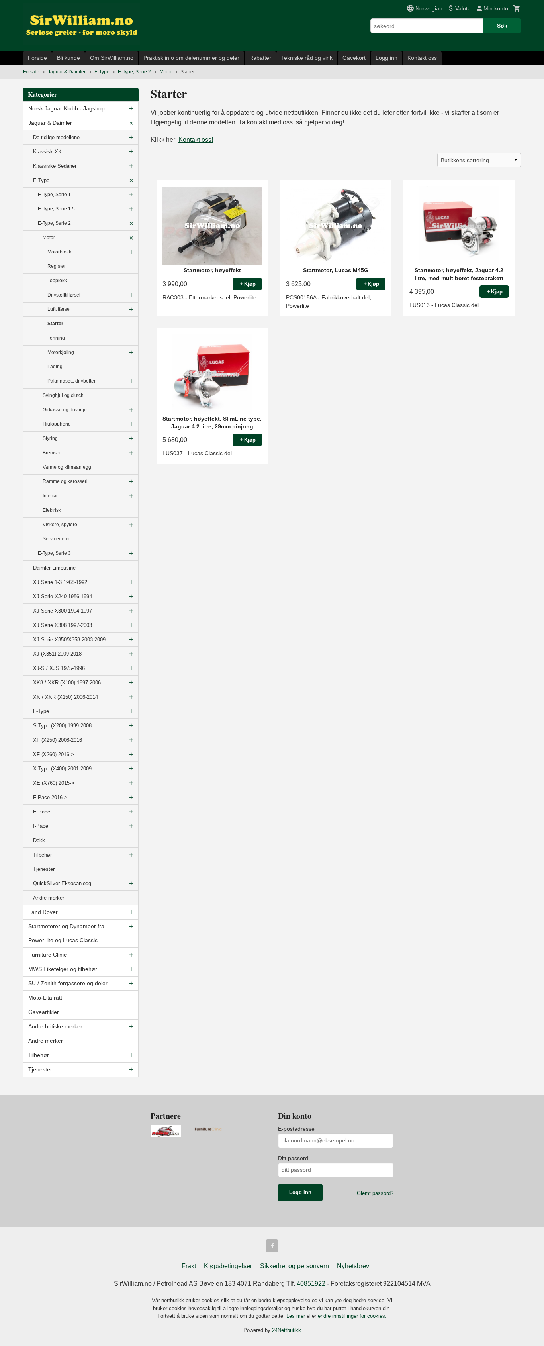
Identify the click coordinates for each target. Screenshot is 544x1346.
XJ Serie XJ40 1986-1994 (62, 596)
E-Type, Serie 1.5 (56, 209)
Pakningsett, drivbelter (71, 381)
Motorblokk (59, 252)
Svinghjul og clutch (63, 395)
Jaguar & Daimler (50, 123)
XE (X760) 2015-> (53, 783)
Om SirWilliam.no (111, 58)
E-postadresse (296, 1129)
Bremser (52, 453)
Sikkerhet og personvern (294, 1266)
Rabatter (260, 58)
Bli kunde (68, 58)
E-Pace (41, 812)
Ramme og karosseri (65, 481)
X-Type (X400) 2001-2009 (62, 769)
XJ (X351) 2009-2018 (57, 654)
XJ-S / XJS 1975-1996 (59, 668)
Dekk (39, 840)
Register (56, 266)
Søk (502, 25)
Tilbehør (42, 855)
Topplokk (57, 280)
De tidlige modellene (56, 137)
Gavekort (354, 58)
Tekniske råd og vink (307, 58)
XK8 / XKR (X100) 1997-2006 (67, 683)
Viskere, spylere (60, 524)
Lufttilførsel (59, 309)
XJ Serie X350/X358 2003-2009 (69, 640)
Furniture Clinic (47, 954)
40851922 (311, 1283)
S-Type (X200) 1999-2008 (62, 726)
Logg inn (386, 58)
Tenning (56, 338)
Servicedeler (56, 539)
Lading (55, 366)
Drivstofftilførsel (63, 295)
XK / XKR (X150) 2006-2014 (65, 697)
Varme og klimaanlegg (67, 467)
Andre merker (48, 898)
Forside (37, 58)
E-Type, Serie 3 (54, 553)
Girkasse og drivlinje (65, 410)
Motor (49, 237)
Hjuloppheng (57, 424)
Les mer (296, 1316)
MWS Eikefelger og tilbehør (62, 969)
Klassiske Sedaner (54, 166)
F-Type (41, 711)
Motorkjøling (60, 352)
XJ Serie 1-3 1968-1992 (60, 582)
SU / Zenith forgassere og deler (68, 983)
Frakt (189, 1266)
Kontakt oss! (195, 139)
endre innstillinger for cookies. (352, 1316)
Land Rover (43, 912)
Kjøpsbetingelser (228, 1266)
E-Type (41, 180)
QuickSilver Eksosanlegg (62, 883)
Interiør (50, 496)
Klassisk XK (47, 152)
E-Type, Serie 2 (54, 223)
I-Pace (40, 826)
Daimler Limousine (54, 568)
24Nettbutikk (286, 1330)
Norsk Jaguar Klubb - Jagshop (66, 108)
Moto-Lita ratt (45, 997)
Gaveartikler (43, 1012)
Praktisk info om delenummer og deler (191, 58)
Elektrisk (52, 510)
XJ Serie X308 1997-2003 (62, 625)
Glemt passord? (375, 1193)
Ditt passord (293, 1158)
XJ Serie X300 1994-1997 (62, 611)
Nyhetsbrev (353, 1266)
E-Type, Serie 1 (54, 194)
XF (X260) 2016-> (53, 754)
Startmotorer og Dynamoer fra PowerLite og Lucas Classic (66, 933)
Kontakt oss (422, 58)
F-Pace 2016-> (50, 797)
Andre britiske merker (55, 1026)
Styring (50, 438)
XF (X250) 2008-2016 (57, 740)
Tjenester (44, 869)
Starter (55, 323)
